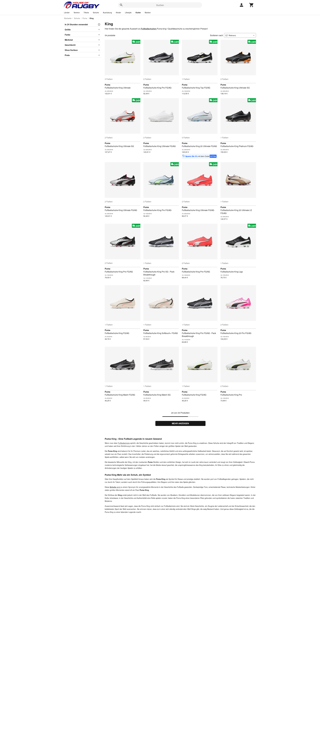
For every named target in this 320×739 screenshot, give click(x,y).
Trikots (86, 12)
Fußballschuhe (124, 443)
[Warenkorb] (251, 4)
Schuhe (96, 12)
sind (115, 487)
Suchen (160, 5)
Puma (84, 18)
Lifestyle (128, 12)
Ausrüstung (107, 12)
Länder (67, 12)
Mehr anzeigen (180, 423)
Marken (148, 12)
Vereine (77, 12)
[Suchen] (121, 5)
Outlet (138, 12)
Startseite (68, 18)
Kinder (118, 12)
